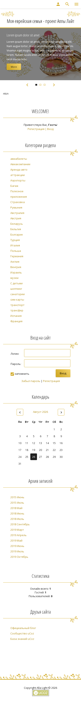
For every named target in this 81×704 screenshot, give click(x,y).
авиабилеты (18, 159)
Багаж (14, 186)
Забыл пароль (30, 381)
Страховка (17, 202)
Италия (15, 245)
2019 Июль (17, 551)
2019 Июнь (17, 546)
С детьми (16, 283)
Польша (15, 251)
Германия (16, 256)
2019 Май (16, 540)
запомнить (22, 374)
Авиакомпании (20, 164)
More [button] (14, 66)
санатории (17, 294)
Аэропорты (17, 180)
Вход (50, 129)
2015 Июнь (17, 497)
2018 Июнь (17, 513)
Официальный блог (23, 628)
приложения (18, 196)
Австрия (15, 218)
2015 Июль (17, 502)
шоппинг (16, 289)
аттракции (17, 175)
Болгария (16, 234)
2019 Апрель (18, 535)
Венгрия (15, 267)
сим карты (17, 299)
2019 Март (17, 530)
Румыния (16, 207)
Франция (16, 321)
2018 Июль (17, 519)
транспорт (17, 305)
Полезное (16, 191)
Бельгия (15, 229)
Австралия (17, 213)
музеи (14, 278)
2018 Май (16, 508)
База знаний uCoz (22, 639)
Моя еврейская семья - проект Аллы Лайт (40, 21)
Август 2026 (40, 412)
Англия (14, 261)
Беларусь (16, 224)
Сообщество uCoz (22, 633)
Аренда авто (18, 169)
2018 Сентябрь (20, 524)
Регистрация (36, 129)
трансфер (16, 310)
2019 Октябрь (19, 557)
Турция (15, 240)
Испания (16, 316)
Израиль (16, 272)
